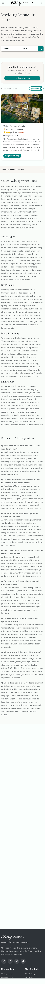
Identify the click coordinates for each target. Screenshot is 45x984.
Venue (6, 49)
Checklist (29, 978)
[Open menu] (2, 2)
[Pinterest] (16, 961)
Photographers (7, 974)
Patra (24, 49)
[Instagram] (3, 961)
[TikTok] (23, 961)
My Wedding (30, 974)
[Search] (41, 48)
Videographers (7, 978)
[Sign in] (41, 2)
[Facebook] (10, 961)
